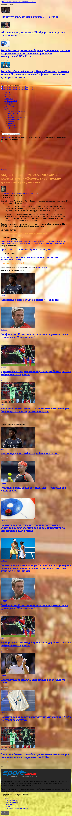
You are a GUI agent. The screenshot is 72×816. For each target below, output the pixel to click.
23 (1, 381)
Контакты (8, 806)
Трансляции (12, 128)
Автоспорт (9, 107)
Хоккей (7, 97)
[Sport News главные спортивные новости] (19, 778)
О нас (6, 798)
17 (1, 306)
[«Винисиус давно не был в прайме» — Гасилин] (5, 13)
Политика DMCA (10, 800)
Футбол (7, 95)
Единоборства (10, 101)
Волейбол (8, 103)
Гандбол (11, 123)
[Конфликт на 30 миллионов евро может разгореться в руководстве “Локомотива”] (18, 328)
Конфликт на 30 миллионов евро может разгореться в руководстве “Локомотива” (34, 336)
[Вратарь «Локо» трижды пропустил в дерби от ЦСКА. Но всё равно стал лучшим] (18, 365)
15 (1, 418)
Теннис (7, 105)
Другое (7, 109)
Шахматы (11, 125)
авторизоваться (41, 267)
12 (1, 497)
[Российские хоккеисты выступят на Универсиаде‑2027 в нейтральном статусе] (18, 711)
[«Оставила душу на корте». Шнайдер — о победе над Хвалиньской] (5, 28)
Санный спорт (13, 121)
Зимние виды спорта (16, 111)
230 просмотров (7, 193)
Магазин (8, 93)
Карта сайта (8, 804)
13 (1, 537)
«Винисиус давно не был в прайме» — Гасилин (29, 17)
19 (1, 577)
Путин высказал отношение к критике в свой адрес (26, 250)
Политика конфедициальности (16, 808)
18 (1, 343)
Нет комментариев (25, 193)
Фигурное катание (15, 115)
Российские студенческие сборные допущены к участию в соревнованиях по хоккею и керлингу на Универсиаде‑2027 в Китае (35, 53)
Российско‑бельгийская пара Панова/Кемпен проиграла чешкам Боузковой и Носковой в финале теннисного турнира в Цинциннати (35, 74)
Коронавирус (13, 113)
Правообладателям (11, 802)
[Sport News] (18, 2)
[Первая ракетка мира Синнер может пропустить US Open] (18, 673)
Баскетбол (8, 99)
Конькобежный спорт (16, 117)
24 (1, 689)
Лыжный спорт (14, 119)
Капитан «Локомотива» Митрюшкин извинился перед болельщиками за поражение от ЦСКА (35, 410)
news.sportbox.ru (16, 237)
